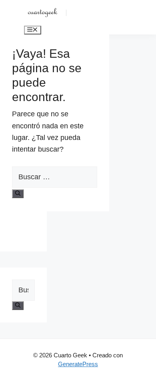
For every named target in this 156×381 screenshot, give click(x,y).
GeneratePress (78, 364)
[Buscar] (18, 193)
